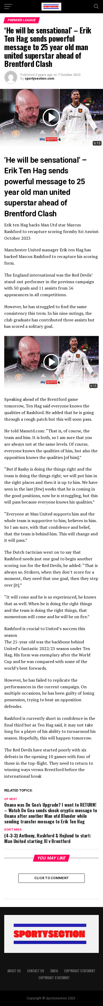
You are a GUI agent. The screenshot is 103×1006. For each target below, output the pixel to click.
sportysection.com (39, 78)
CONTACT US (35, 970)
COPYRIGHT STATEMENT (79, 970)
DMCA (54, 970)
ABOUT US (14, 970)
